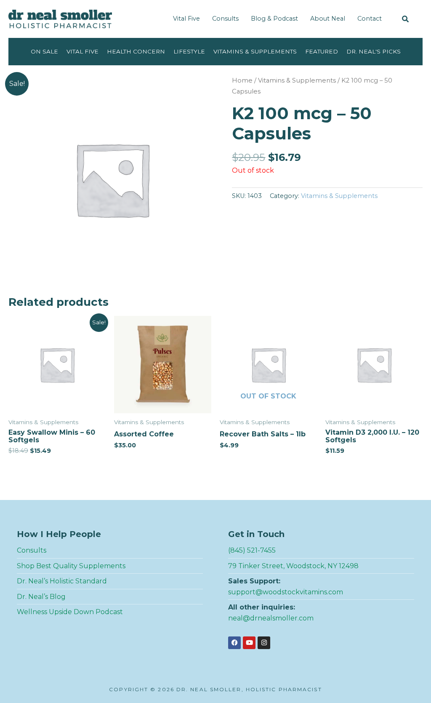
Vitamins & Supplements (255, 51)
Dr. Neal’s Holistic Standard (62, 581)
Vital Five (186, 18)
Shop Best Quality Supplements (71, 566)
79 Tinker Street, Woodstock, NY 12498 (293, 566)
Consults (225, 18)
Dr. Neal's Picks (373, 51)
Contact (369, 18)
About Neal (327, 18)
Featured (321, 51)
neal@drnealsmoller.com (271, 618)
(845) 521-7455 (252, 550)
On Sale (44, 51)
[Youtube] (249, 642)
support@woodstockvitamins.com (285, 592)
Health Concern (136, 51)
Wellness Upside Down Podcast (70, 612)
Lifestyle (189, 51)
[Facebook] (234, 642)
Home (242, 80)
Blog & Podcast (274, 18)
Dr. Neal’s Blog (41, 597)
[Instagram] (264, 642)
